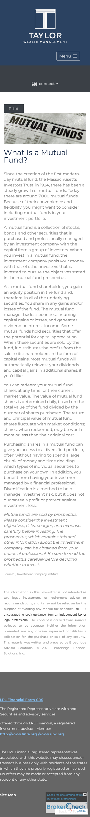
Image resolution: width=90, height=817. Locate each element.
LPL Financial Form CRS (21, 700)
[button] (68, 56)
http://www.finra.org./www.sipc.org (32, 734)
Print (14, 108)
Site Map (8, 795)
